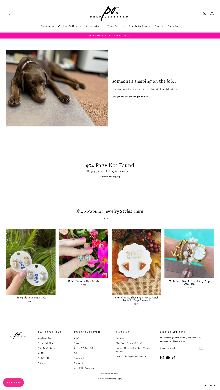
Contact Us (78, 343)
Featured (46, 26)
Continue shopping (110, 176)
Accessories (93, 26)
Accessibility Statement (84, 368)
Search (76, 338)
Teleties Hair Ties (45, 343)
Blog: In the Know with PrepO (129, 343)
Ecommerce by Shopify (113, 378)
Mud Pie (41, 353)
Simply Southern (45, 338)
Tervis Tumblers (44, 358)
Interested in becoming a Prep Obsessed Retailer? (133, 350)
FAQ (75, 353)
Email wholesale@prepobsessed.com (132, 356)
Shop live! (173, 26)
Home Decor (114, 26)
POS (99, 378)
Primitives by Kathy (46, 348)
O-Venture (42, 363)
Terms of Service (81, 363)
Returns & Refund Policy (84, 348)
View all (110, 218)
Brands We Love (138, 26)
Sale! (158, 26)
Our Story (120, 338)
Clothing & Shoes (68, 26)
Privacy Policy (80, 358)
